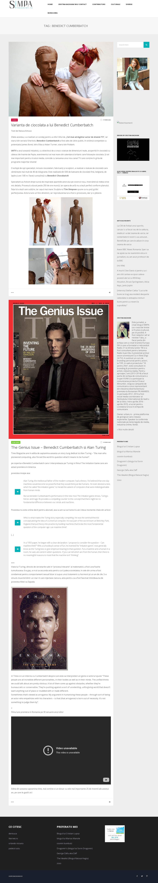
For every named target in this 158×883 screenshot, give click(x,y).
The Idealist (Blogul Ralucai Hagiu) (133, 475)
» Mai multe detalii (125, 429)
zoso (119, 480)
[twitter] (142, 876)
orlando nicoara (16, 843)
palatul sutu (14, 848)
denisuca (13, 833)
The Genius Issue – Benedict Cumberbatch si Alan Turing (58, 447)
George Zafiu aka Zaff (127, 470)
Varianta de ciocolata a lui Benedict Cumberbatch (52, 124)
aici (30, 792)
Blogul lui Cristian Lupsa (128, 446)
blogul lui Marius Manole (128, 451)
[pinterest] (147, 876)
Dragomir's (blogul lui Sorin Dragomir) (75, 848)
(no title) (121, 265)
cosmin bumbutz (124, 456)
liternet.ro (13, 838)
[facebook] (137, 876)
